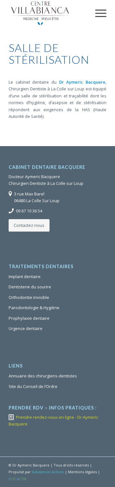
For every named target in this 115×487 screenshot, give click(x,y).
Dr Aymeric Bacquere (82, 82)
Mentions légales (82, 471)
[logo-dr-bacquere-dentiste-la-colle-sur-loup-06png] (48, 13)
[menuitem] (97, 13)
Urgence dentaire (25, 328)
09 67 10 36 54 (29, 211)
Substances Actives (48, 471)
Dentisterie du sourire (30, 287)
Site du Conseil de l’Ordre (33, 386)
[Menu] (97, 13)
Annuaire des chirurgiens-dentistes (43, 376)
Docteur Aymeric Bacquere (34, 176)
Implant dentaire (25, 276)
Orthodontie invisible (29, 297)
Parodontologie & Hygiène (34, 307)
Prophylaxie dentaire (29, 318)
